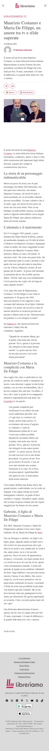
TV (25, 16)
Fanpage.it (11, 323)
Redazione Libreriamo (23, 50)
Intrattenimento (13, 16)
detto (40, 532)
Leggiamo (8, 401)
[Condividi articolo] (6, 86)
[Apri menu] (45, 5)
